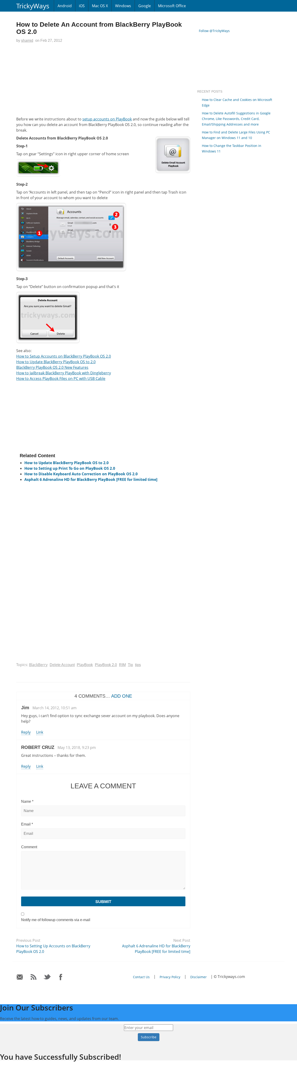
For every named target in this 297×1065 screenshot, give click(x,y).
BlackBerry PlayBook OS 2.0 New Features (52, 367)
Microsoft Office (172, 5)
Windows (123, 5)
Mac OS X (100, 5)
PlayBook (85, 665)
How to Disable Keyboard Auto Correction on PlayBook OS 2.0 (81, 473)
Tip (130, 665)
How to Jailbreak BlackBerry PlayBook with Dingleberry (63, 373)
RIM (122, 665)
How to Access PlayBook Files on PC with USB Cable (60, 378)
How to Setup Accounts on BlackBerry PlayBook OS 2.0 (63, 356)
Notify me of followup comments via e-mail (55, 920)
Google (144, 5)
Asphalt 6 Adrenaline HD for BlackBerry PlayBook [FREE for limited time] (90, 479)
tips (138, 665)
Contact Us (141, 977)
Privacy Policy (170, 977)
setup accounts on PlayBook (107, 119)
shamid (27, 40)
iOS (82, 5)
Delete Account (62, 665)
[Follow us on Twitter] (47, 977)
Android (65, 5)
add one (121, 696)
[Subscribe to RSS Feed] (33, 977)
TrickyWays (32, 5)
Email (27, 824)
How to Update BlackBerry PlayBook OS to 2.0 (56, 361)
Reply (26, 732)
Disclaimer (198, 977)
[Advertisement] (103, 80)
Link (39, 732)
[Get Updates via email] (19, 977)
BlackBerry (38, 664)
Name (27, 801)
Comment (29, 847)
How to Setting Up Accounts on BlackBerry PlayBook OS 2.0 (53, 948)
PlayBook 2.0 (106, 665)
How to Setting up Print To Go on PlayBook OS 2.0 (69, 468)
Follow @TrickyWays (214, 31)
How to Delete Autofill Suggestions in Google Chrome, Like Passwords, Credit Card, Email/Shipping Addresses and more (236, 118)
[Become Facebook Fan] (61, 977)
